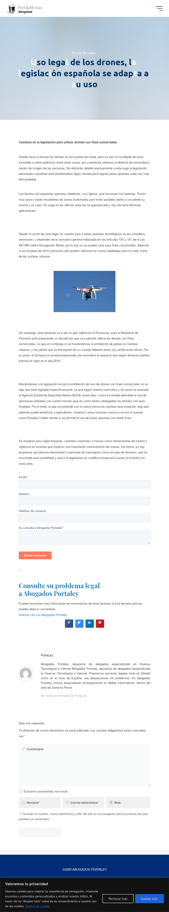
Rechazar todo (118, 899)
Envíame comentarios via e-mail (45, 791)
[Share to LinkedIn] (90, 626)
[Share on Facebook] (69, 626)
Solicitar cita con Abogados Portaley (43, 614)
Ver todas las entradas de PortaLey (64, 695)
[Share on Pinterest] (100, 626)
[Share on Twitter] (79, 626)
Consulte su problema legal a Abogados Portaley (59, 589)
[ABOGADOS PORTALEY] (24, 8)
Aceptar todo (149, 899)
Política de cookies (38, 906)
